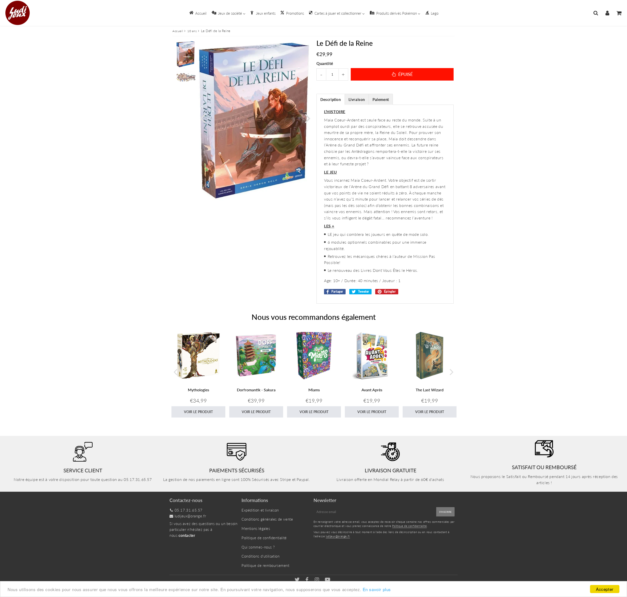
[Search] (595, 13)
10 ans (192, 31)
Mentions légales (255, 528)
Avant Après (372, 389)
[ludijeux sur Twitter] (297, 580)
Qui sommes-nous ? (258, 547)
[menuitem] (197, 13)
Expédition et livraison (260, 510)
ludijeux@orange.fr (190, 516)
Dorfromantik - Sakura (256, 389)
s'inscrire (445, 511)
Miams (314, 389)
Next (308, 118)
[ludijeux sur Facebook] (308, 580)
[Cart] (618, 13)
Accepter (605, 589)
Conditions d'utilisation (260, 556)
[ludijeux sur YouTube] (328, 580)
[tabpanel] (186, 54)
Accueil (177, 31)
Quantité (324, 63)
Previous (202, 118)
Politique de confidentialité (264, 538)
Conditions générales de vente (267, 519)
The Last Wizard (430, 389)
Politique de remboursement (265, 565)
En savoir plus (377, 589)
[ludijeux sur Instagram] (318, 580)
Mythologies (198, 389)
